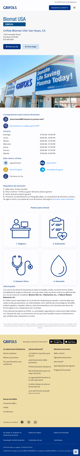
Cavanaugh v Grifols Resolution (14, 440)
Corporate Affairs (9, 403)
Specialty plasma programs (64, 366)
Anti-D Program (16, 169)
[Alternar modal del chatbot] (75, 451)
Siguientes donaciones (62, 357)
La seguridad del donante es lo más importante (39, 378)
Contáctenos (8, 411)
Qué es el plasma (9, 353)
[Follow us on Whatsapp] (35, 422)
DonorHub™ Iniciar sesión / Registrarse (66, 2)
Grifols (5, 407)
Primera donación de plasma (40, 367)
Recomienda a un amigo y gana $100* (24, 126)
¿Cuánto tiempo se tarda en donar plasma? (39, 385)
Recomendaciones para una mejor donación (39, 372)
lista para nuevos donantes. (63, 199)
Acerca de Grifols (10, 399)
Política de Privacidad (61, 433)
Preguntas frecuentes (62, 370)
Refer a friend (59, 353)
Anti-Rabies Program (55, 169)
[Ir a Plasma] (10, 7)
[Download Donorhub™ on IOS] (70, 342)
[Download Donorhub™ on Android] (56, 342)
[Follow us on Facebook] (22, 422)
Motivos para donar (10, 357)
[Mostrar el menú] (74, 7)
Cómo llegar (32, 47)
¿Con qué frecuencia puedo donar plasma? (39, 392)
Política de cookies (35, 433)
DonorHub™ (51, 163)
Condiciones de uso (35, 440)
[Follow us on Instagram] (28, 422)
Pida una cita (13, 47)
